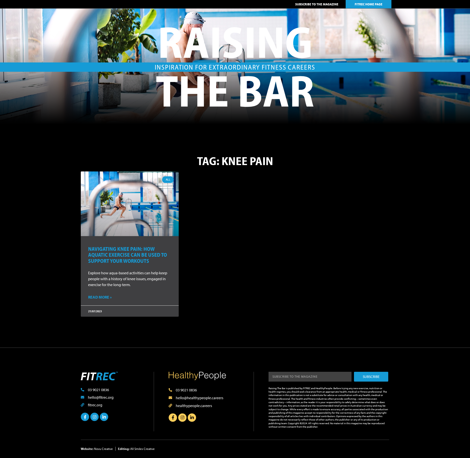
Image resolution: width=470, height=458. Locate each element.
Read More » (100, 297)
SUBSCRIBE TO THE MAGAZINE (316, 4)
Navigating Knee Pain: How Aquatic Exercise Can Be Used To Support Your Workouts (127, 254)
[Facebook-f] (85, 417)
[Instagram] (94, 417)
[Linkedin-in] (104, 417)
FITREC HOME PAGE (368, 4)
